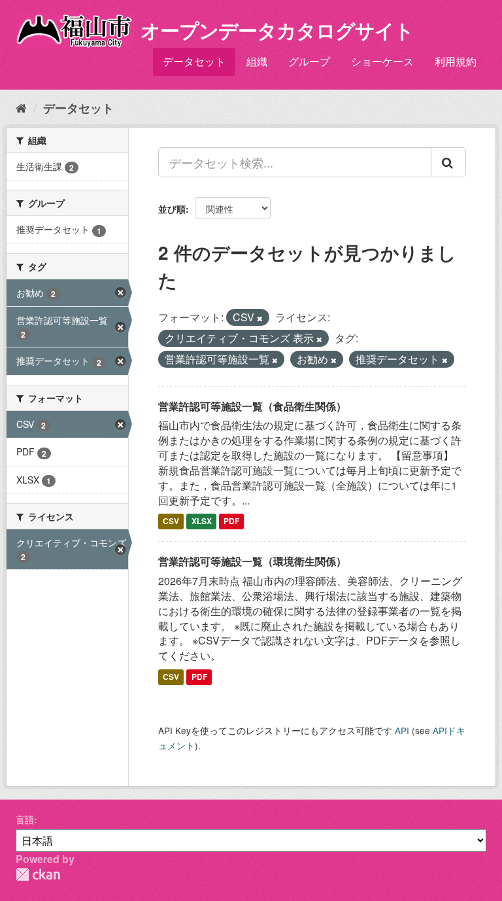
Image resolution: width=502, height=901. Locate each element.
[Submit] (448, 162)
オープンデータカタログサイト (277, 30)
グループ (309, 61)
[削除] (260, 318)
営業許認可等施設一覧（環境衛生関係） (252, 561)
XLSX (202, 521)
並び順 (172, 208)
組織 (256, 61)
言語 (25, 819)
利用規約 (456, 61)
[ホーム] (21, 107)
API (402, 730)
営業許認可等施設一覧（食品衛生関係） (252, 406)
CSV (171, 521)
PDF (231, 521)
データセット (194, 61)
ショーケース (382, 61)
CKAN (38, 874)
